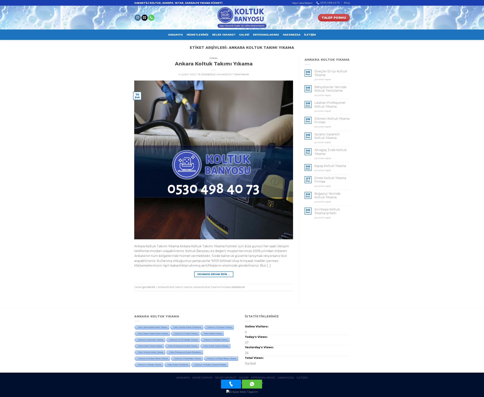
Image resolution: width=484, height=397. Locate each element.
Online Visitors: (257, 326)
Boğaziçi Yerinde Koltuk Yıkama (327, 195)
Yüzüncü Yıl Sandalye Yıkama (187, 358)
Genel (213, 58)
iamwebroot (224, 74)
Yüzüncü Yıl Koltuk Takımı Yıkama (153, 358)
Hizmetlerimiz (198, 34)
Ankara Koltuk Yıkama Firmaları (212, 287)
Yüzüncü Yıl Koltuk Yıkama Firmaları (210, 365)
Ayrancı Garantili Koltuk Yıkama (327, 136)
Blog (347, 2)
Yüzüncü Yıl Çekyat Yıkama (219, 327)
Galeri (244, 34)
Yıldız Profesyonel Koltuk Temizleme (185, 352)
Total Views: (254, 358)
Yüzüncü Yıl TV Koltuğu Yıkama (183, 340)
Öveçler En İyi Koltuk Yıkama (330, 73)
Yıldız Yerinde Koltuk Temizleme (187, 327)
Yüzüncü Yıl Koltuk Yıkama (216, 340)
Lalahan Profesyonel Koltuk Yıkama (329, 104)
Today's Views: (256, 337)
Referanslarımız (266, 34)
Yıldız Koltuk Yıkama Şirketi (150, 346)
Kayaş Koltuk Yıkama (330, 166)
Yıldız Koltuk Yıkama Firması (215, 346)
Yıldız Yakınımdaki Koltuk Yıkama (152, 327)
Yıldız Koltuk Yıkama (213, 333)
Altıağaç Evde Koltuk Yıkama (330, 151)
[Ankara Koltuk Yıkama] (242, 17)
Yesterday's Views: (259, 347)
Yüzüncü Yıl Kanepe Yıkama (150, 340)
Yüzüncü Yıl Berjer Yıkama (149, 365)
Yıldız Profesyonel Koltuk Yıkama (182, 346)
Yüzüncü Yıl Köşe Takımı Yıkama (221, 358)
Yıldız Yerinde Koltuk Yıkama (150, 352)
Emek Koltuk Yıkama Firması (330, 179)
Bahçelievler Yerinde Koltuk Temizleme (330, 88)
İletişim (310, 34)
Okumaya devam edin (213, 274)
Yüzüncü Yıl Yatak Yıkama (185, 333)
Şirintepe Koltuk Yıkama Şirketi (327, 211)
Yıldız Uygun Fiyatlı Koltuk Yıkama (153, 333)
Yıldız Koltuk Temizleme (178, 365)
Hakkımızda (292, 34)
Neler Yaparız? (223, 34)
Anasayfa (175, 34)
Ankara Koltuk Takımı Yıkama (214, 64)
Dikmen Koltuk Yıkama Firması (332, 120)
